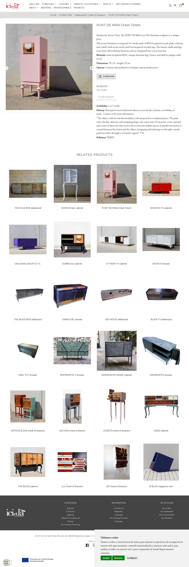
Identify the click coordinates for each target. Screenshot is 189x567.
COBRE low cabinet (72, 264)
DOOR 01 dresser (161, 264)
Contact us (119, 508)
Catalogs (119, 515)
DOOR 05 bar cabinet (72, 208)
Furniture (70, 511)
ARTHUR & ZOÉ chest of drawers (28, 430)
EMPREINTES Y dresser (72, 375)
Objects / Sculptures (70, 518)
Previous (6, 68)
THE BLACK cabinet (28, 486)
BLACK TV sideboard (161, 319)
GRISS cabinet (161, 430)
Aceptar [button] (106, 558)
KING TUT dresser (28, 375)
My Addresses (167, 511)
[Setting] (175, 5)
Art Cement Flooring (70, 525)
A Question (106, 76)
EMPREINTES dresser (161, 375)
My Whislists (166, 518)
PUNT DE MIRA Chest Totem (117, 208)
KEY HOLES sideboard (116, 319)
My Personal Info (166, 515)
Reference (101, 137)
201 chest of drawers (116, 486)
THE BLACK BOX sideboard (28, 319)
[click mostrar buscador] (170, 6)
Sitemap (119, 521)
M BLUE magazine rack (161, 486)
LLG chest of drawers (72, 486)
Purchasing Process (119, 518)
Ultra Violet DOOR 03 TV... (28, 264)
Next (92, 68)
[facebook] (87, 546)
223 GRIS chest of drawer (72, 430)
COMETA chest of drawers (116, 430)
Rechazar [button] (118, 558)
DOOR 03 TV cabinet (161, 208)
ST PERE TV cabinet (116, 264)
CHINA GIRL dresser (72, 319)
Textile (70, 521)
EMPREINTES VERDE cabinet (116, 375)
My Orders (167, 508)
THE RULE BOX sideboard (28, 208)
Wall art (70, 508)
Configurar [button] (132, 558)
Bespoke (118, 511)
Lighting (70, 515)
